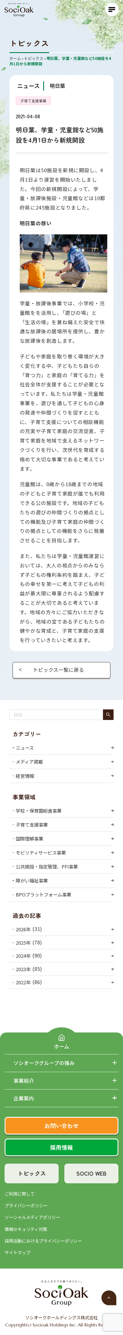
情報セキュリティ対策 (26, 1229)
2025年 (23, 942)
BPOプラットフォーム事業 (43, 894)
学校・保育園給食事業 (38, 810)
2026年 (23, 929)
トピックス (31, 1173)
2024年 (23, 955)
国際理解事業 (29, 838)
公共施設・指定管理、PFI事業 (47, 866)
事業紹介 (23, 1081)
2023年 (23, 969)
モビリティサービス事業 (41, 852)
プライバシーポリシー (26, 1205)
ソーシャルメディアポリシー (32, 1217)
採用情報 (61, 1147)
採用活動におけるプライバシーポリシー (43, 1240)
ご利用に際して (20, 1193)
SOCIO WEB (91, 1173)
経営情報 (25, 775)
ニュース (25, 747)
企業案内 (23, 1098)
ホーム (61, 1046)
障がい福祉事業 (32, 880)
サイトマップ (17, 1252)
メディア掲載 (29, 761)
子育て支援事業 (32, 824)
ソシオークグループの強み (44, 1063)
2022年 (23, 982)
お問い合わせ (61, 1125)
